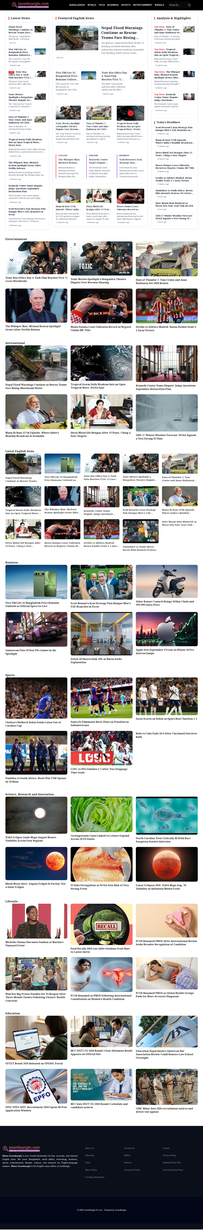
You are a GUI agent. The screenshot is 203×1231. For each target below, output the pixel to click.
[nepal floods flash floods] (40, 31)
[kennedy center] (189, 99)
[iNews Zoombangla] (30, 5)
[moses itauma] (130, 203)
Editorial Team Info (172, 1162)
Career (166, 1148)
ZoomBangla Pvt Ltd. (93, 1210)
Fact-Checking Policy (173, 1170)
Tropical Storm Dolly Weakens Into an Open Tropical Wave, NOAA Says (25, 142)
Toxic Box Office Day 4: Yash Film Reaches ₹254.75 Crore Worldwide (20, 76)
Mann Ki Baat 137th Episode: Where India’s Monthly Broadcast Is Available (68, 211)
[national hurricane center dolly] (189, 54)
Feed (87, 1162)
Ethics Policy (91, 1170)
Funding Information (94, 1177)
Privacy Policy (169, 1155)
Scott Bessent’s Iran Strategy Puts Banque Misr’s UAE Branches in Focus (27, 211)
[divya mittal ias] (98, 202)
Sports (126, 5)
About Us (89, 1148)
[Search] (189, 5)
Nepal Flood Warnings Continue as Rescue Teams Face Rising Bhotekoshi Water (21, 32)
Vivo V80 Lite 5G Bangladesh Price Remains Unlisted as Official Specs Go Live (20, 55)
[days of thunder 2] (40, 121)
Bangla (159, 5)
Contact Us (129, 1148)
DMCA (127, 1155)
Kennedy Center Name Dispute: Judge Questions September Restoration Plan (26, 188)
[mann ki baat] (68, 202)
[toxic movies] (40, 99)
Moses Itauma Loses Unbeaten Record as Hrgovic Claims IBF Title (130, 209)
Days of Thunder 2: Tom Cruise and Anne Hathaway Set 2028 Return (20, 121)
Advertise (89, 1155)
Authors (127, 1162)
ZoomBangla (120, 1210)
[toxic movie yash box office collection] (40, 76)
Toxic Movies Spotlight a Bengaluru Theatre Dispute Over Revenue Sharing (21, 99)
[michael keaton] (189, 76)
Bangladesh (77, 5)
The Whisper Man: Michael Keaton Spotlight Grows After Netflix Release (25, 165)
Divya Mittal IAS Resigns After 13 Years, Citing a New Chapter (98, 209)
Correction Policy (132, 1170)
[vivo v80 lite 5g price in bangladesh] (40, 54)
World (91, 5)
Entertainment (142, 5)
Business (113, 5)
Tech (102, 5)
